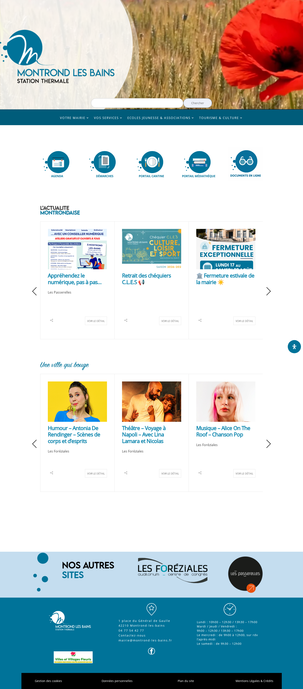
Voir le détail (96, 321)
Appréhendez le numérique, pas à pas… (74, 279)
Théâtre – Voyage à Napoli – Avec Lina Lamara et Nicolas (144, 434)
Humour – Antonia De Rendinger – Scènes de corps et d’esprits (74, 434)
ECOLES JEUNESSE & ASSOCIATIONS (158, 118)
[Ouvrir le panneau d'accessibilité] (294, 346)
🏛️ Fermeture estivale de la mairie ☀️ (225, 279)
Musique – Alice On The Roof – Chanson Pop (223, 431)
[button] (34, 292)
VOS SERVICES (106, 118)
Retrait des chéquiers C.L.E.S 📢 (146, 279)
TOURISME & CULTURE (219, 118)
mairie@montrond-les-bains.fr (145, 640)
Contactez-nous (132, 635)
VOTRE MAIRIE (72, 118)
